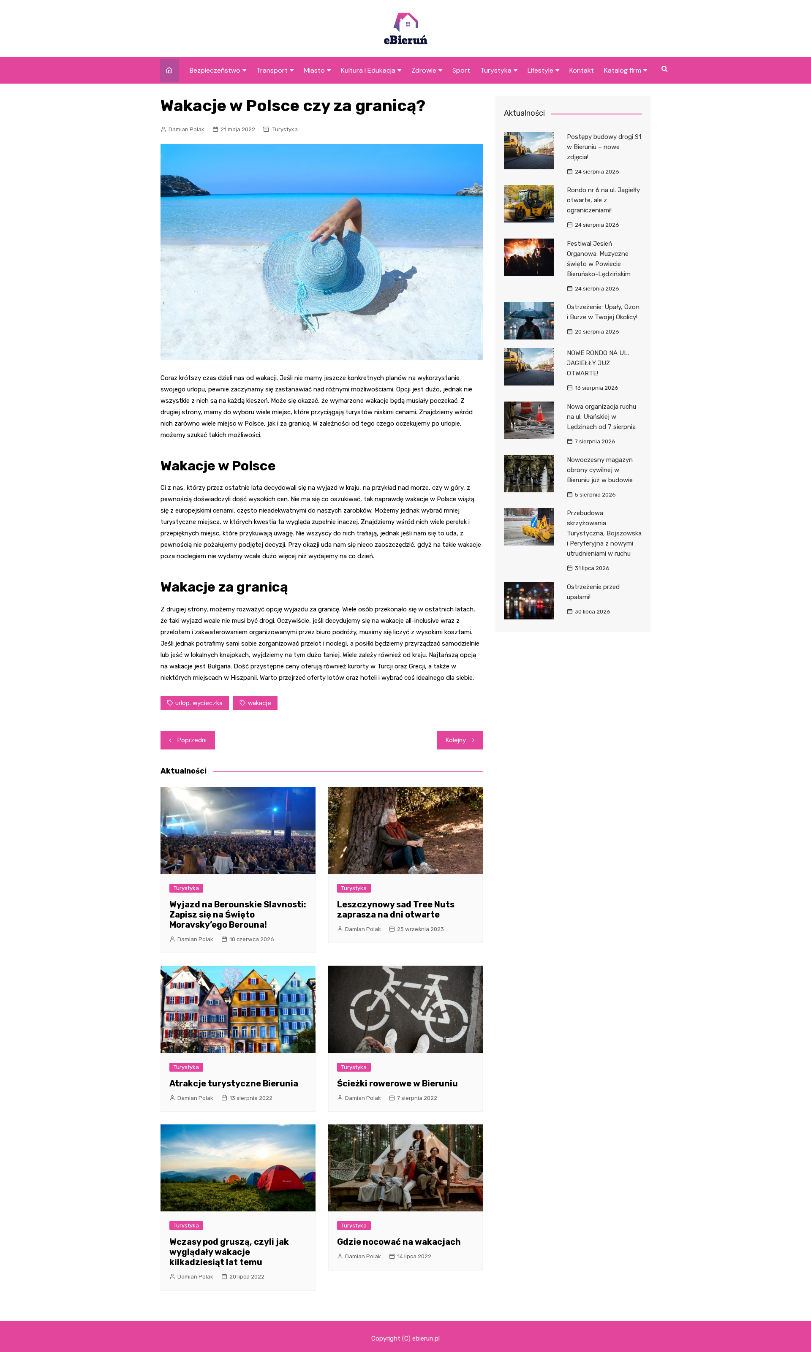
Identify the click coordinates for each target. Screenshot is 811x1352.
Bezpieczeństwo (215, 70)
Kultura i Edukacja (368, 70)
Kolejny (456, 740)
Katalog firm (622, 70)
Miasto (314, 70)
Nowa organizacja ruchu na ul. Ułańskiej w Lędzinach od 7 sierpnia (601, 417)
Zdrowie (423, 70)
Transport (272, 70)
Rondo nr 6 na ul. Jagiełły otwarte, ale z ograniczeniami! (603, 200)
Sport (461, 70)
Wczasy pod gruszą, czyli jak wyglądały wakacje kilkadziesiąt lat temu (229, 1252)
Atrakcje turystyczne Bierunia (233, 1083)
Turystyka (496, 70)
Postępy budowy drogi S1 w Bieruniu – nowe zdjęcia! (604, 147)
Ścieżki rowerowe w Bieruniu (397, 1083)
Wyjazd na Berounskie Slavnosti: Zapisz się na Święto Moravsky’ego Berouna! (237, 914)
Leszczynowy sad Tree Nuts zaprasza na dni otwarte (395, 909)
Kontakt (581, 70)
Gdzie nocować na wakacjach (399, 1242)
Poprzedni (192, 740)
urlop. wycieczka (199, 703)
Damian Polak (186, 129)
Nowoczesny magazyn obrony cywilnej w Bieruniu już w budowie (600, 470)
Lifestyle (540, 70)
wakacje (259, 703)
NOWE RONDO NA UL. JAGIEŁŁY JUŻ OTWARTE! (598, 363)
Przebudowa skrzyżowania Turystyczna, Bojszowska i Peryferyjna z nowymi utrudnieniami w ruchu (604, 533)
